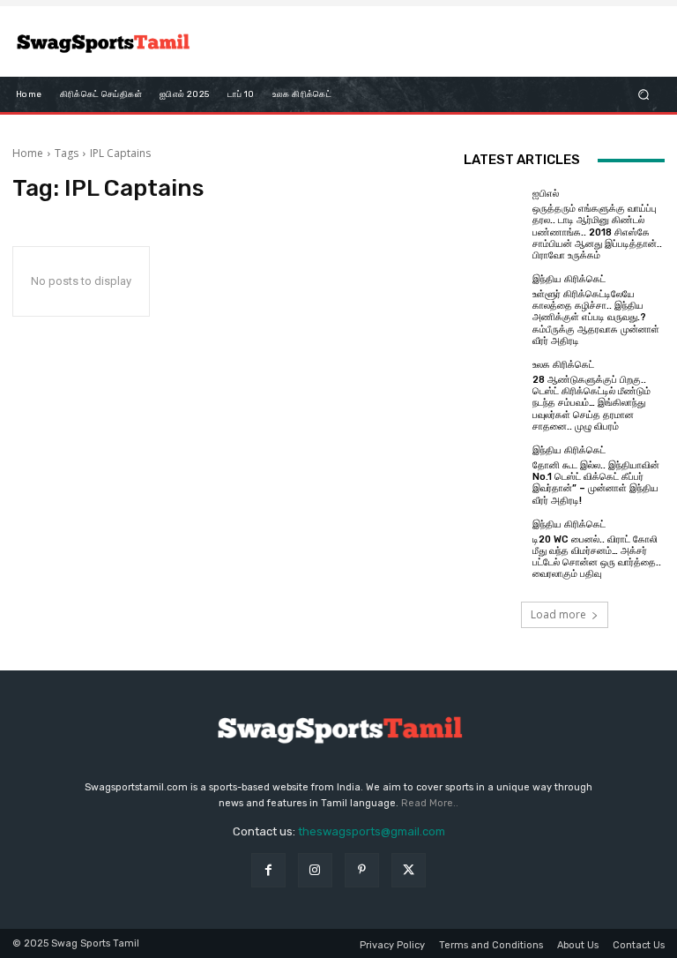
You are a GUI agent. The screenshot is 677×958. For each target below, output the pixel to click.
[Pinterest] (362, 870)
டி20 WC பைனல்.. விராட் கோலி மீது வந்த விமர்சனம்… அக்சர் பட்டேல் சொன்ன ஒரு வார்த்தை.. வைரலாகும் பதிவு (596, 557)
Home (27, 153)
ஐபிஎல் (545, 193)
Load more (558, 614)
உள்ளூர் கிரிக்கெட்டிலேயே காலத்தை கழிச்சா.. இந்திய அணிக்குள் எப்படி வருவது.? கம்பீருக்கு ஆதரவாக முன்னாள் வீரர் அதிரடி (595, 317)
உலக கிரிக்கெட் (563, 365)
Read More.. (429, 803)
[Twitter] (408, 870)
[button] (644, 95)
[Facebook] (268, 870)
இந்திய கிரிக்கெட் (569, 279)
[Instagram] (315, 870)
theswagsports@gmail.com (371, 831)
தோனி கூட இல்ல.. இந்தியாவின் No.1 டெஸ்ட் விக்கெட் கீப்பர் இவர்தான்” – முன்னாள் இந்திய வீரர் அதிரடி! (595, 483)
